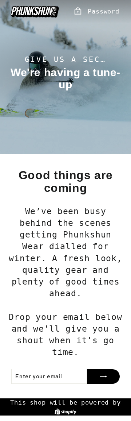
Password (103, 11)
